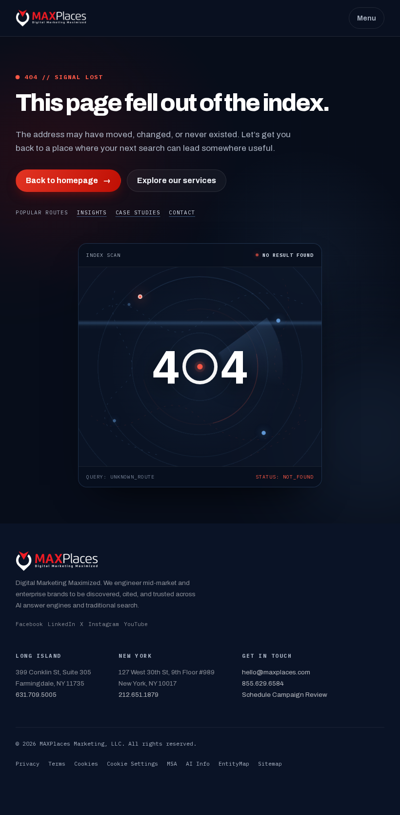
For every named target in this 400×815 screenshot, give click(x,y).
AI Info (198, 763)
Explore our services (176, 180)
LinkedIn (61, 624)
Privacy (28, 763)
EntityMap (234, 763)
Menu (366, 18)
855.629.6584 (263, 683)
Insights (91, 212)
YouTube (136, 624)
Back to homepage (68, 180)
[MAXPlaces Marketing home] (51, 18)
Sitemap (270, 763)
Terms (56, 763)
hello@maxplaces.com (276, 672)
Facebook (29, 624)
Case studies (138, 212)
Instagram (103, 624)
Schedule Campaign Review (284, 694)
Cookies (86, 763)
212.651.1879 (139, 694)
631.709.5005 (36, 694)
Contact (182, 212)
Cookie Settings (132, 763)
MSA (172, 763)
